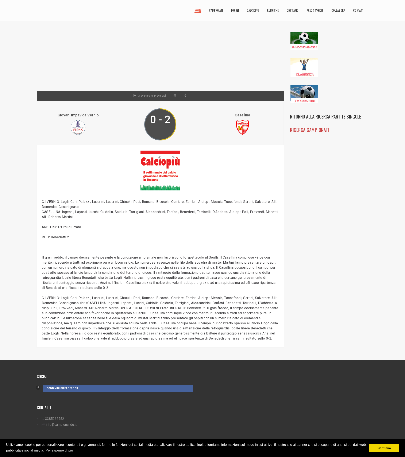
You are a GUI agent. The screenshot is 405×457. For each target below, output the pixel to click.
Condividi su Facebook (62, 388)
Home (197, 10)
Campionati (216, 10)
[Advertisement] (160, 61)
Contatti (358, 10)
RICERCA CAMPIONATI (309, 129)
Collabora (338, 10)
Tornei (235, 10)
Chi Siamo (292, 10)
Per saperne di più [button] (59, 450)
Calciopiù (253, 10)
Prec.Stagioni (314, 10)
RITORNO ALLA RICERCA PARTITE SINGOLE (325, 116)
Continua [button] (384, 448)
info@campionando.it (61, 425)
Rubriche (273, 10)
